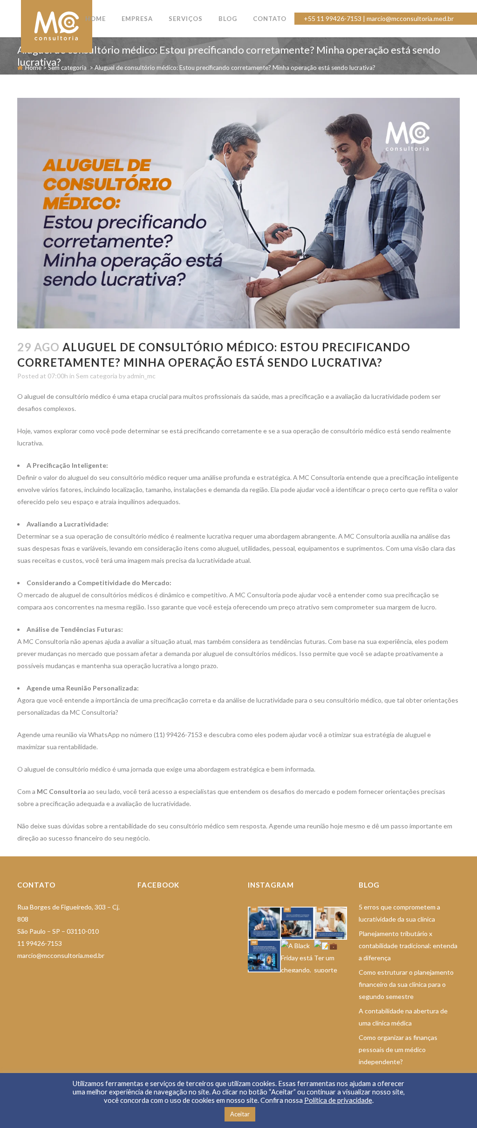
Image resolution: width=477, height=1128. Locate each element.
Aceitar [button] (240, 1114)
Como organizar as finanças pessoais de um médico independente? (398, 1049)
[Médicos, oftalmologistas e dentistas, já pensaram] (297, 923)
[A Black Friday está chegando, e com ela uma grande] (297, 956)
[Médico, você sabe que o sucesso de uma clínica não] (330, 923)
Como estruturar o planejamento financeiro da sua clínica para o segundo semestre (406, 984)
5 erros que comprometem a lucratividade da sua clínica (399, 913)
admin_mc (141, 376)
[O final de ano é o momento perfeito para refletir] (264, 923)
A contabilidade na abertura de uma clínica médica (403, 1017)
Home (33, 67)
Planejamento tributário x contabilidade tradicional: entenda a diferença (408, 946)
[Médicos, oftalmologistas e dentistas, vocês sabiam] (264, 956)
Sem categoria (67, 67)
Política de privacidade (338, 1100)
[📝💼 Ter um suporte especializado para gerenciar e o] (330, 956)
